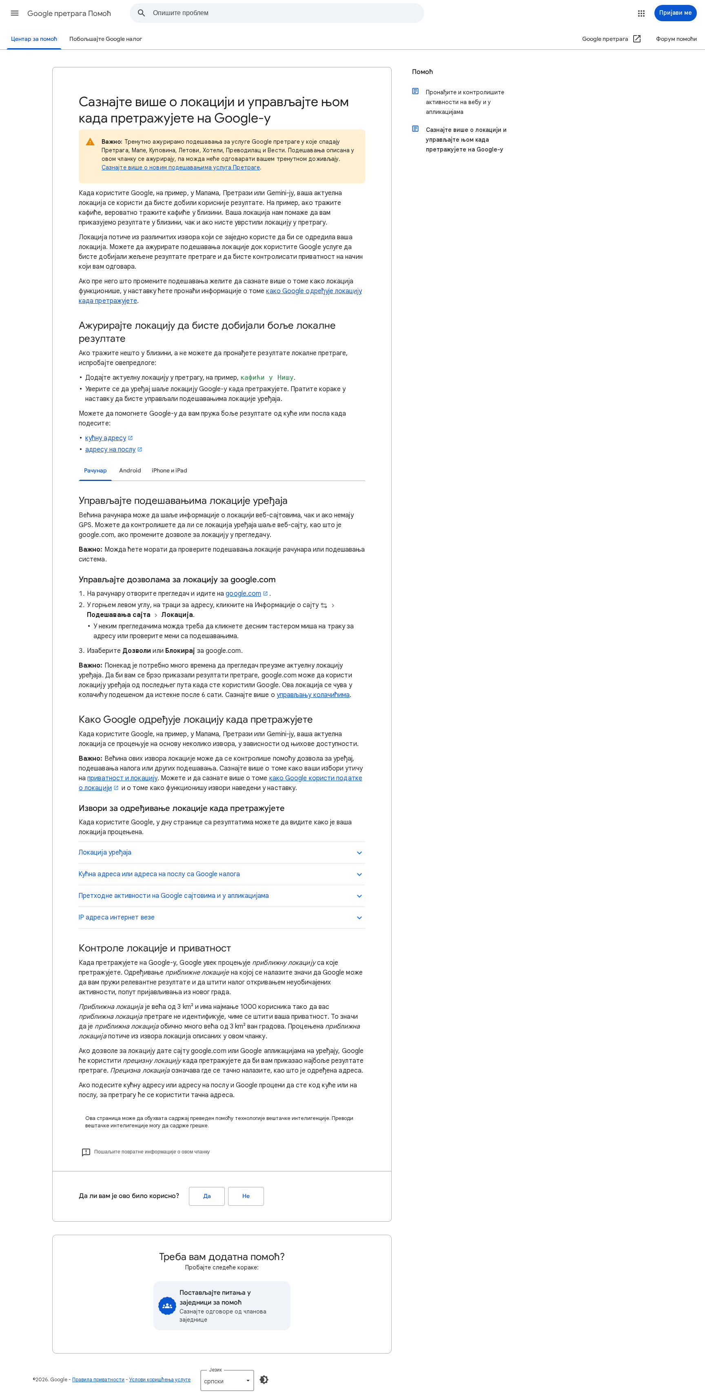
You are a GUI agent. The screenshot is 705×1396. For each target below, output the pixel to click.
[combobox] (288, 13)
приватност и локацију (122, 778)
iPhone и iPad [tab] (169, 470)
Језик (215, 1370)
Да (207, 1196)
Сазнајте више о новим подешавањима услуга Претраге (181, 167)
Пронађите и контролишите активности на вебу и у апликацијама (465, 102)
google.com (243, 594)
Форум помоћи (676, 39)
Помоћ (422, 72)
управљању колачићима (313, 695)
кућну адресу (105, 438)
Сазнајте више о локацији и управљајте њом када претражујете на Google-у (466, 139)
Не (246, 1196)
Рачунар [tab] (95, 470)
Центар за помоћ (34, 39)
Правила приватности (98, 1379)
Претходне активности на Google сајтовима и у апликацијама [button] (173, 896)
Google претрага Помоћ (69, 13)
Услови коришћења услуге (160, 1379)
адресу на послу (110, 449)
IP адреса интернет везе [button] (116, 917)
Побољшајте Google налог (105, 39)
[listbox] (227, 1380)
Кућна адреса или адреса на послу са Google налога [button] (159, 874)
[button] (14, 13)
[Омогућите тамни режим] (264, 1379)
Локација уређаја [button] (104, 852)
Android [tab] (130, 470)
